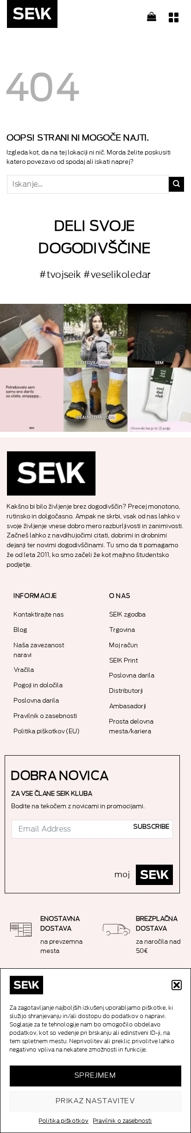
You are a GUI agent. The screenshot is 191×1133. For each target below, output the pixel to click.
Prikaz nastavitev (95, 1101)
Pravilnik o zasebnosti (122, 1121)
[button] (176, 985)
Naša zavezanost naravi (39, 650)
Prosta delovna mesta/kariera (131, 726)
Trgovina (122, 630)
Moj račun (123, 645)
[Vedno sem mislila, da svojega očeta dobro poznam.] (159, 336)
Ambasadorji (127, 706)
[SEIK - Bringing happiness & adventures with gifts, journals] (53, 16)
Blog (20, 630)
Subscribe (152, 827)
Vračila (24, 670)
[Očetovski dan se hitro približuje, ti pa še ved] (159, 399)
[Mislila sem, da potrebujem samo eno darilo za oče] (32, 399)
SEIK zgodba (127, 614)
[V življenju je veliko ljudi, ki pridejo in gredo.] (32, 336)
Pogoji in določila (38, 685)
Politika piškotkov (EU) (47, 731)
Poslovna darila (36, 700)
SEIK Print (123, 660)
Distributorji (126, 691)
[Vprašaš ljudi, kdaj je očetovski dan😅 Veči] (95, 336)
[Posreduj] (176, 184)
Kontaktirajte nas (39, 614)
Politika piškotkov (64, 1121)
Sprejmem (96, 1075)
